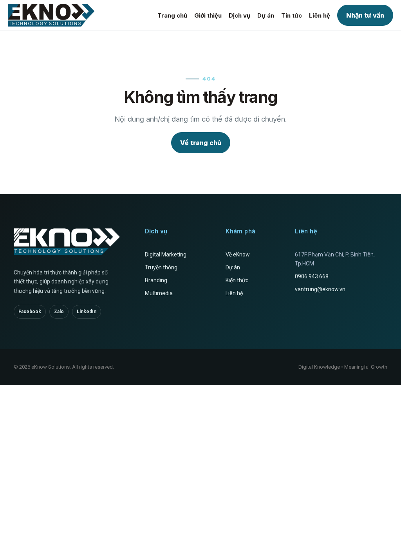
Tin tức (291, 15)
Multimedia (159, 293)
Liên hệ (319, 15)
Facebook (29, 311)
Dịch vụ (239, 15)
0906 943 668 (312, 276)
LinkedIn (86, 311)
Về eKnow (238, 254)
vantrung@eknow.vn (320, 289)
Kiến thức (237, 280)
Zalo (59, 311)
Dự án (265, 15)
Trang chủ (172, 15)
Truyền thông (161, 267)
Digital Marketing (165, 254)
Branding (156, 280)
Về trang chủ (200, 143)
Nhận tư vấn (365, 15)
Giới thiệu (208, 15)
